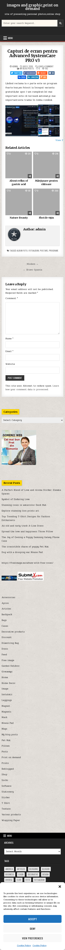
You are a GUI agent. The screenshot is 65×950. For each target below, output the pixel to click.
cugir (21, 874)
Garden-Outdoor (11, 666)
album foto (22, 250)
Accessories (8, 597)
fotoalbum (34, 250)
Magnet (6, 706)
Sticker (6, 797)
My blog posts (27, 68)
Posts (5, 751)
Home (5, 677)
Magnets (6, 712)
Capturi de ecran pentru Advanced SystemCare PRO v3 (32, 55)
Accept (32, 919)
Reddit (43, 72)
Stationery (8, 791)
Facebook (30, 72)
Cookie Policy (24, 945)
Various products (11, 814)
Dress (5, 649)
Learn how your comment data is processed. (32, 387)
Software (6, 786)
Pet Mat (6, 740)
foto (27, 880)
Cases (5, 626)
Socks (5, 780)
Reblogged (8, 769)
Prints (5, 763)
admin (15, 66)
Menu (10, 38)
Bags (4, 620)
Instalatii (7, 694)
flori (19, 880)
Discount (7, 637)
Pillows (6, 746)
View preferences (32, 938)
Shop (4, 774)
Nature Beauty (19, 217)
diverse (8, 880)
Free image (8, 660)
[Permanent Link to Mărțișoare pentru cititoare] (46, 165)
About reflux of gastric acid (19, 182)
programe (53, 250)
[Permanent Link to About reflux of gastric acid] (18, 165)
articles (21, 869)
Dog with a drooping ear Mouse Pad (22, 552)
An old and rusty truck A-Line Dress (23, 526)
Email (9, 351)
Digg (23, 77)
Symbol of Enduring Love (16, 499)
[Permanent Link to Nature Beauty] (18, 202)
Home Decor (8, 683)
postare (44, 250)
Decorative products (13, 632)
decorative (33, 874)
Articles (6, 609)
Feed (4, 654)
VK (53, 72)
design (45, 874)
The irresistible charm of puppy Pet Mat (25, 546)
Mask (4, 717)
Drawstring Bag (10, 643)
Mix (44, 77)
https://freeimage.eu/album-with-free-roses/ (27, 563)
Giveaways (7, 671)
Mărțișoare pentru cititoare (46, 182)
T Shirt (6, 803)
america (9, 869)
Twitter (18, 72)
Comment (11, 298)
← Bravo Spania (32, 270)
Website (10, 364)
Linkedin (34, 77)
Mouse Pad (8, 723)
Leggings (7, 700)
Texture (6, 809)
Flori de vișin (46, 217)
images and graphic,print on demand (32, 7)
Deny (32, 928)
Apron (5, 603)
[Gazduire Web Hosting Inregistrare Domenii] (19, 464)
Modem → (32, 264)
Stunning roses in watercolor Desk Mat (24, 505)
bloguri (46, 869)
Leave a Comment (46, 66)
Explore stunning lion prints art (20, 511)
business (9, 874)
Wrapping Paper (11, 820)
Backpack (7, 614)
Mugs (4, 729)
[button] (60, 886)
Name (9, 338)
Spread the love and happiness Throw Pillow (27, 531)
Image (5, 688)
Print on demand (11, 757)
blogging (33, 869)
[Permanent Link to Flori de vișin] (46, 202)
